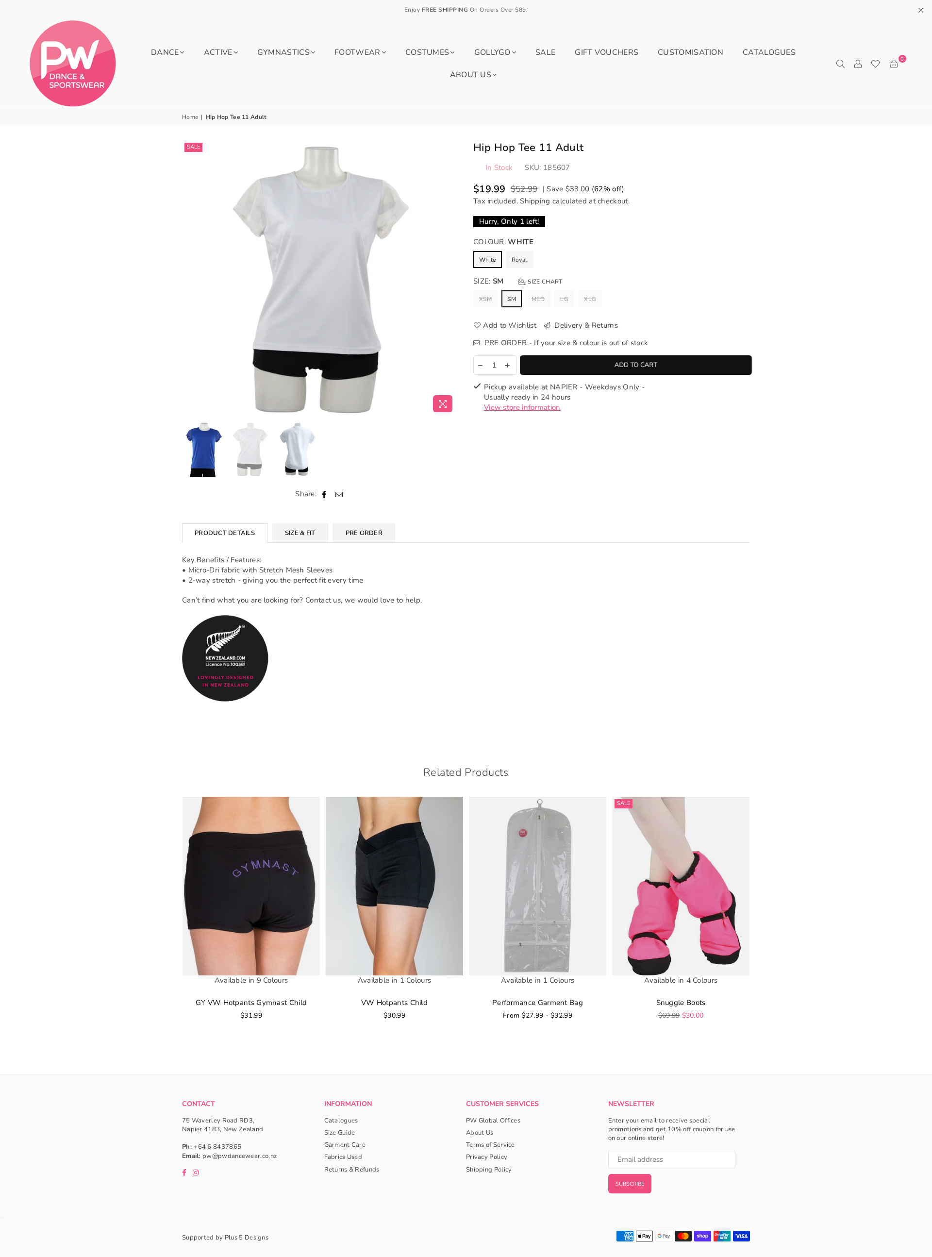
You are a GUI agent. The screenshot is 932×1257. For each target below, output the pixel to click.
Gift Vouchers (606, 52)
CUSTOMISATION (690, 52)
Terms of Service (490, 1144)
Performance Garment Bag (537, 1002)
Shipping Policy (489, 1169)
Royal (520, 260)
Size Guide (339, 1132)
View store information (522, 407)
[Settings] (857, 63)
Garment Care (345, 1144)
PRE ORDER (364, 533)
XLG (590, 299)
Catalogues (769, 52)
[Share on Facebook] (324, 494)
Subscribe (630, 1184)
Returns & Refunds (352, 1169)
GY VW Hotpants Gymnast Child (251, 1002)
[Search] (840, 63)
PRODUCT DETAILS (225, 533)
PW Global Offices (493, 1120)
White (487, 260)
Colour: (503, 242)
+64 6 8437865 (217, 1146)
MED (538, 299)
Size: (517, 281)
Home (190, 117)
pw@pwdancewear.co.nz (239, 1156)
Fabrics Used (343, 1157)
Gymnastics (283, 52)
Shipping (535, 201)
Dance (165, 52)
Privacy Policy (486, 1157)
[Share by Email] (339, 494)
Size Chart (544, 281)
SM (511, 299)
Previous (190, 278)
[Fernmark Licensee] (225, 712)
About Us (470, 74)
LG (564, 299)
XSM (485, 299)
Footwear (357, 52)
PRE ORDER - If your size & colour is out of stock (565, 343)
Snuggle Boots (681, 1002)
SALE (545, 52)
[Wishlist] (875, 63)
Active (218, 52)
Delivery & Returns (585, 325)
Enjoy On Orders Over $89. (466, 10)
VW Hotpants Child (394, 1002)
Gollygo (492, 52)
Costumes (427, 52)
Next (450, 278)
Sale (193, 147)
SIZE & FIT (300, 533)
